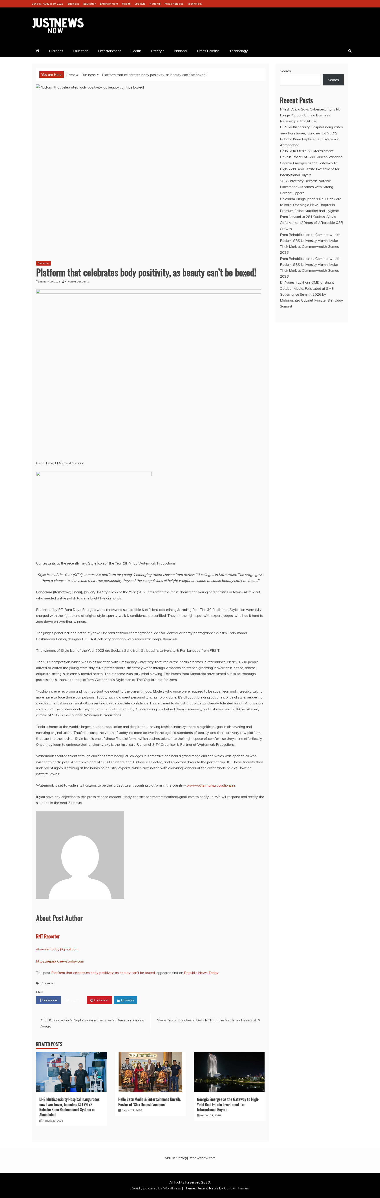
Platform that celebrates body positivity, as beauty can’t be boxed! (103, 972)
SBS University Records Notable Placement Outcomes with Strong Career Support (306, 187)
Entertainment (109, 3)
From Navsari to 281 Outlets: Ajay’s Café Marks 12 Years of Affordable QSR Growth (311, 222)
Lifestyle (140, 3)
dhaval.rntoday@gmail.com (57, 949)
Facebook (49, 1000)
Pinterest (101, 1000)
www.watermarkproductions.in (211, 785)
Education (89, 3)
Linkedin (127, 1000)
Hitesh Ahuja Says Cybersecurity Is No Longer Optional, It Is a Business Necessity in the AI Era (310, 115)
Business (73, 3)
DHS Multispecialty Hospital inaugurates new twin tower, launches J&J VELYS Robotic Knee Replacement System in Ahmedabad (69, 1106)
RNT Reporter (48, 936)
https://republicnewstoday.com (60, 961)
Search (285, 71)
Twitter (75, 1000)
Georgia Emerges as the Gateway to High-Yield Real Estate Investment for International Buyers (228, 1104)
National (155, 3)
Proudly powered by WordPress (156, 1188)
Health (126, 3)
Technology (195, 3)
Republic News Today (201, 972)
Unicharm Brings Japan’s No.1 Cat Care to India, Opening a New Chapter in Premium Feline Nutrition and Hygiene (310, 205)
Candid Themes (236, 1188)
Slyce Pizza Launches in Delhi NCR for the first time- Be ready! (206, 1020)
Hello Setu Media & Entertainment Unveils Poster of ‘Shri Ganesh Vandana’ (149, 1101)
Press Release (174, 3)
